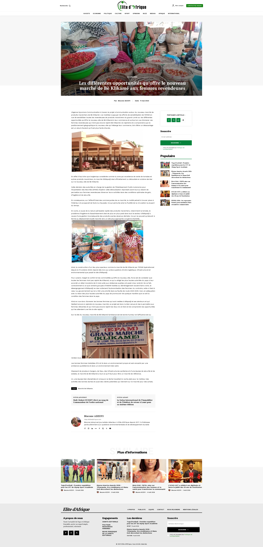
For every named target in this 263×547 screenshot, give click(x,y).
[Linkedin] (92, 428)
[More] (183, 120)
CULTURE (129, 535)
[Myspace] (96, 428)
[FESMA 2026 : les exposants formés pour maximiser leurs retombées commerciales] (165, 202)
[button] (65, 5)
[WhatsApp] (178, 120)
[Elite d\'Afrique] (132, 6)
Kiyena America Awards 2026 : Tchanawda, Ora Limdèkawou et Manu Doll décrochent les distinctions (181, 174)
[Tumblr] (103, 428)
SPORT (129, 526)
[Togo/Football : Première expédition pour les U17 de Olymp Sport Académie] (165, 165)
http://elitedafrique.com (92, 419)
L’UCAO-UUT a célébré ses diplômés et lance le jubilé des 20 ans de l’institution (180, 194)
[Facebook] (85, 428)
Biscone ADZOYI (124, 101)
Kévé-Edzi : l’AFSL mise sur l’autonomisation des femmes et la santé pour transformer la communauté (181, 184)
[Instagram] (88, 428)
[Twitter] (106, 428)
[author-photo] (62, 490)
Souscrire (175, 143)
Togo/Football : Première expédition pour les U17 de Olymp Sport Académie (180, 165)
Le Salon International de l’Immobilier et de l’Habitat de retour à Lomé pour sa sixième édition (134, 402)
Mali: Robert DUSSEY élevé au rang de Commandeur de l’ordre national (90, 401)
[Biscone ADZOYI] (76, 422)
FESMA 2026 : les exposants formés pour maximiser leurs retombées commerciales (181, 202)
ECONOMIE (132, 77)
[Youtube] (110, 428)
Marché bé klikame (85, 388)
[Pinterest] (99, 428)
